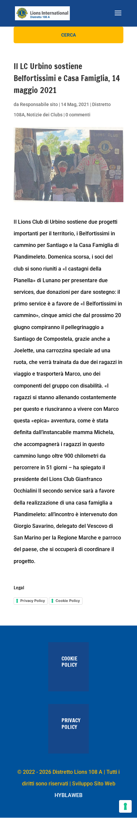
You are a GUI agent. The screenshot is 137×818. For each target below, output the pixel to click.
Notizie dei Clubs (45, 114)
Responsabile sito (39, 104)
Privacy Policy (32, 600)
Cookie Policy (68, 600)
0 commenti (78, 114)
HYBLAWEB (68, 795)
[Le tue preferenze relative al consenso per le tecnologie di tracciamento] (125, 806)
